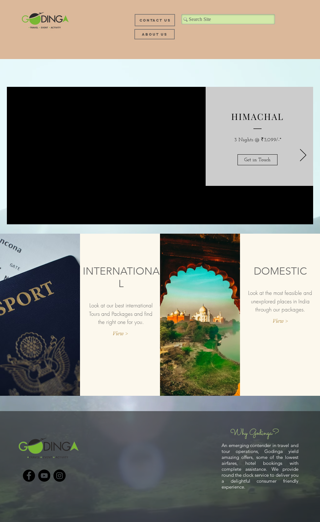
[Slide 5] (173, 216)
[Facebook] (29, 476)
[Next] (303, 155)
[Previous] (17, 155)
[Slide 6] (182, 216)
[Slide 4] (164, 216)
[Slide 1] (138, 216)
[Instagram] (59, 476)
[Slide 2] (146, 216)
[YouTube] (44, 476)
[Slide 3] (155, 216)
